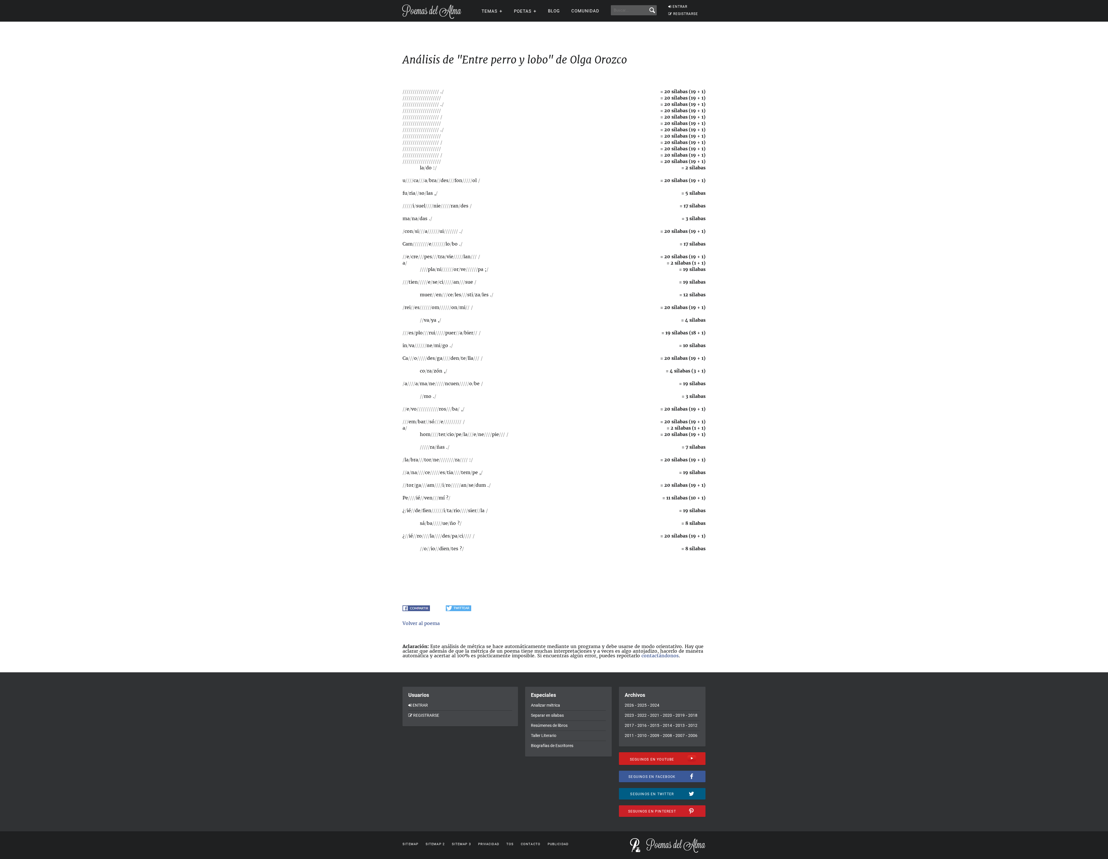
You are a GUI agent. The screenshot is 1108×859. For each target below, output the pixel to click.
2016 (642, 725)
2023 (629, 715)
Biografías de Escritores (552, 746)
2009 (654, 735)
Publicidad (558, 844)
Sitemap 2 (435, 844)
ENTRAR (680, 7)
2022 (642, 715)
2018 (692, 715)
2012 (692, 725)
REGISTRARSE (685, 14)
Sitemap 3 (461, 844)
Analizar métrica (545, 705)
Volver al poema (421, 623)
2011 (629, 735)
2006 (692, 735)
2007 (680, 735)
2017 (629, 725)
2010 (642, 735)
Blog (554, 11)
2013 (680, 725)
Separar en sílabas (547, 715)
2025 (642, 705)
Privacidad (488, 844)
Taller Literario (543, 735)
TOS (510, 844)
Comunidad (585, 11)
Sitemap (410, 844)
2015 (654, 725)
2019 (680, 715)
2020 (667, 715)
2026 (629, 705)
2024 (654, 705)
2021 (654, 715)
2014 (667, 725)
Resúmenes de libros (549, 725)
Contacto (530, 844)
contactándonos (660, 655)
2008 (667, 735)
